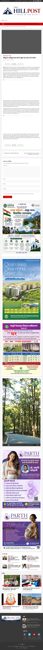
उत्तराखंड (4, 55)
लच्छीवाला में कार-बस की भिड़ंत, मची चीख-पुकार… (11, 153)
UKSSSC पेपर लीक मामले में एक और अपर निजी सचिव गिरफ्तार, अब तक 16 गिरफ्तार (31, 154)
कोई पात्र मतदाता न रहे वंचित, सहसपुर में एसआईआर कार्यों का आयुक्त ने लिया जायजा (33, 558)
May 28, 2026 (5, 609)
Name (4, 178)
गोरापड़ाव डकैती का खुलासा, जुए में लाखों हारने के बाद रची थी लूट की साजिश (14, 567)
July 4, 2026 (25, 591)
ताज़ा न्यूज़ (5, 554)
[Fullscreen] (39, 445)
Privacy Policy (21, 646)
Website (4, 188)
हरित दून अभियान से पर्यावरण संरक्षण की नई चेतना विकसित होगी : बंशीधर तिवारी (11, 589)
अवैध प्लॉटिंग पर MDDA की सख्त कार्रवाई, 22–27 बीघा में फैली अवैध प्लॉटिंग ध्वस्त (31, 607)
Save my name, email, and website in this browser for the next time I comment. (19, 193)
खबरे (24, 616)
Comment (5, 165)
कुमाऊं (7, 55)
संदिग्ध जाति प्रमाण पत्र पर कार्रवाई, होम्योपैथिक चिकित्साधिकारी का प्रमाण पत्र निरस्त (13, 559)
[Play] (4, 445)
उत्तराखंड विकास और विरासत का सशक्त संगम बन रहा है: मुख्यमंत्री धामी (31, 589)
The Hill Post (12, 59)
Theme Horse (32, 646)
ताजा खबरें (9, 55)
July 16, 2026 (5, 591)
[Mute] (37, 445)
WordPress (25, 647)
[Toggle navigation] (3, 24)
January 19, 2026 (26, 609)
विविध (3, 573)
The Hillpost (16, 646)
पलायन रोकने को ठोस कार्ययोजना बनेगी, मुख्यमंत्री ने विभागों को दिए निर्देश (33, 567)
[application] (21, 412)
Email (4, 183)
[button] (21, 412)
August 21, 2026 (11, 562)
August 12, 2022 (6, 59)
